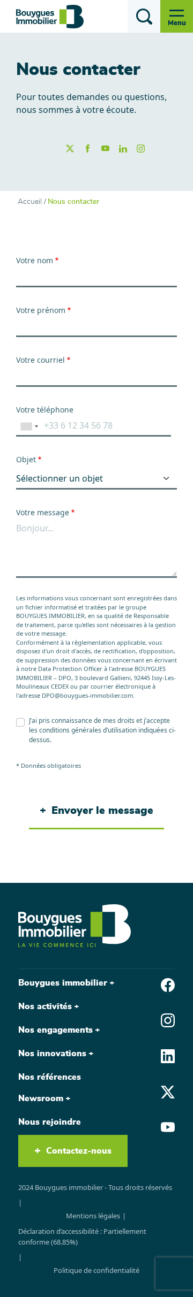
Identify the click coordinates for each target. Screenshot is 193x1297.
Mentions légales (93, 1215)
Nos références (49, 1077)
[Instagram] (168, 1020)
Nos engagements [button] (55, 1030)
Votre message (42, 512)
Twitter (70, 148)
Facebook (88, 148)
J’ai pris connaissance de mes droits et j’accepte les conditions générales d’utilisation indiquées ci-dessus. (102, 730)
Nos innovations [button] (52, 1053)
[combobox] (29, 426)
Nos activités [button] (45, 1006)
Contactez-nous (79, 1151)
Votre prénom (40, 310)
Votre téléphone (44, 410)
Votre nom (34, 260)
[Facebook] (168, 984)
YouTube (105, 148)
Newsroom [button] (40, 1098)
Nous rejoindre (49, 1122)
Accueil (30, 201)
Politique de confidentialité (96, 1270)
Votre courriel (40, 360)
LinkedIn (123, 148)
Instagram (141, 148)
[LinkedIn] (168, 1055)
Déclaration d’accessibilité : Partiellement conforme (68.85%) (82, 1236)
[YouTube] (168, 1127)
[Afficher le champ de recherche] (144, 16)
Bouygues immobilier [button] (62, 983)
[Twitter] (168, 1091)
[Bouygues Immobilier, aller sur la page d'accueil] (50, 16)
